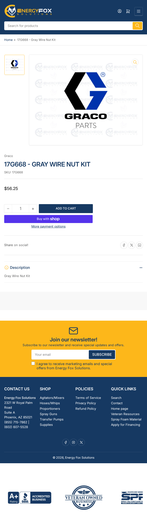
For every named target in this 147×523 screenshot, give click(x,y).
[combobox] (73, 25)
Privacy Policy (85, 403)
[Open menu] (138, 11)
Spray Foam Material (126, 419)
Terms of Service (88, 398)
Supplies (46, 425)
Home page (119, 409)
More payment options (48, 226)
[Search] (137, 25)
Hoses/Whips (50, 403)
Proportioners (50, 409)
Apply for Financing (125, 425)
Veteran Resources (125, 414)
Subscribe (102, 354)
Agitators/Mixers (52, 398)
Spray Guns (48, 414)
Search (116, 398)
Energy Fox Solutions (79, 457)
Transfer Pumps (52, 419)
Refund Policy (85, 409)
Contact (116, 403)
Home (8, 40)
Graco (8, 156)
